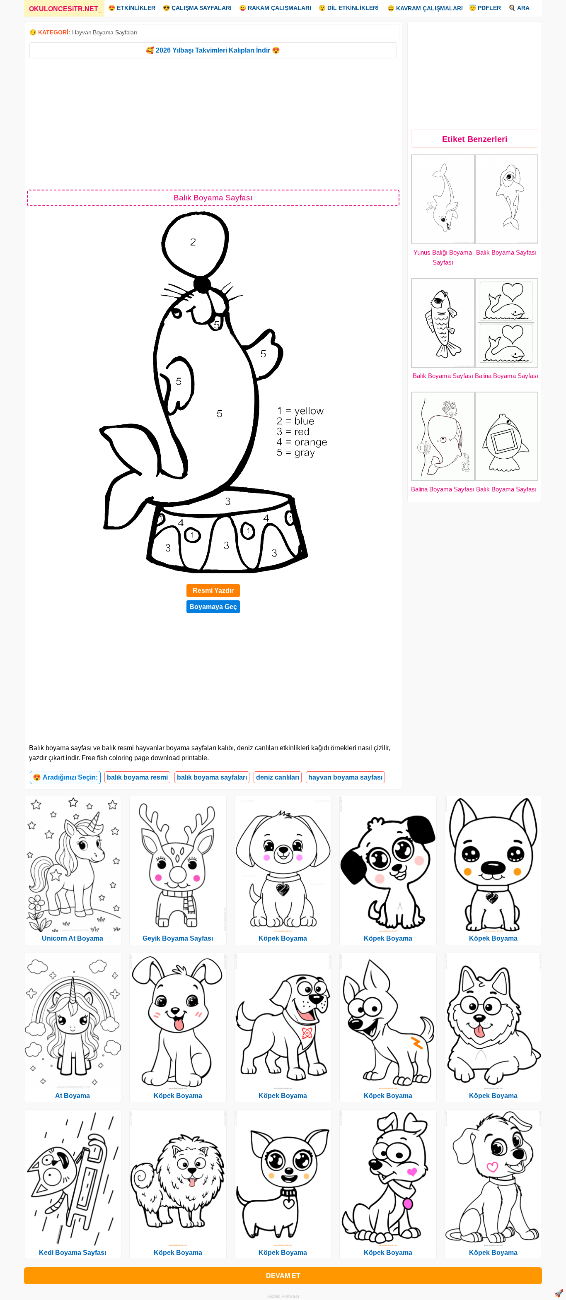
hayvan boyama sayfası (345, 777)
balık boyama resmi (137, 777)
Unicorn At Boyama (72, 938)
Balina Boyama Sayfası (506, 375)
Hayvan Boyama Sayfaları (104, 32)
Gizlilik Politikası (283, 1296)
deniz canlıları (277, 777)
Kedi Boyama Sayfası (72, 1252)
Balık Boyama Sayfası (506, 252)
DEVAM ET (283, 1275)
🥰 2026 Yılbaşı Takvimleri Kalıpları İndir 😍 (213, 50)
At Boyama (72, 1095)
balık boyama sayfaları (212, 777)
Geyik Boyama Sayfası (178, 938)
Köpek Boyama (178, 1095)
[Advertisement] (213, 123)
